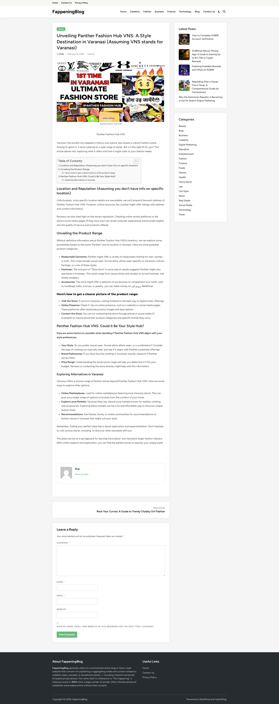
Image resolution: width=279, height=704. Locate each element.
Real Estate (184, 200)
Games (182, 172)
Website (61, 609)
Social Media (185, 205)
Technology (185, 11)
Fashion (147, 11)
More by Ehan (81, 474)
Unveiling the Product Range (74, 169)
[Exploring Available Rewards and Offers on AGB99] (184, 71)
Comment (63, 543)
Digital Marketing (187, 144)
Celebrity (135, 11)
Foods (182, 168)
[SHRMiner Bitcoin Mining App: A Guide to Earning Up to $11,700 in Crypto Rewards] (184, 55)
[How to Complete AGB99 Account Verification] (184, 40)
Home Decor (185, 182)
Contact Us (66, 3)
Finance (171, 11)
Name (61, 582)
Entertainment (186, 154)
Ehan (61, 54)
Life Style (184, 191)
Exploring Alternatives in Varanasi (80, 180)
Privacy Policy (81, 3)
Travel (182, 214)
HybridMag (220, 699)
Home (55, 3)
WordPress (204, 699)
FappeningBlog (68, 11)
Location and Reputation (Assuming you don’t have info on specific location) (99, 165)
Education (184, 149)
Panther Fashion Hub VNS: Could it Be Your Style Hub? (88, 176)
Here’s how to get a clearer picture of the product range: (90, 173)
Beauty (182, 126)
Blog (197, 11)
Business (159, 11)
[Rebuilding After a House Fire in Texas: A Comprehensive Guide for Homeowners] (184, 86)
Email (61, 595)
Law (181, 186)
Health (182, 177)
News (182, 195)
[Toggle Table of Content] (135, 161)
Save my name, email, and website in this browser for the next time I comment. (105, 626)
